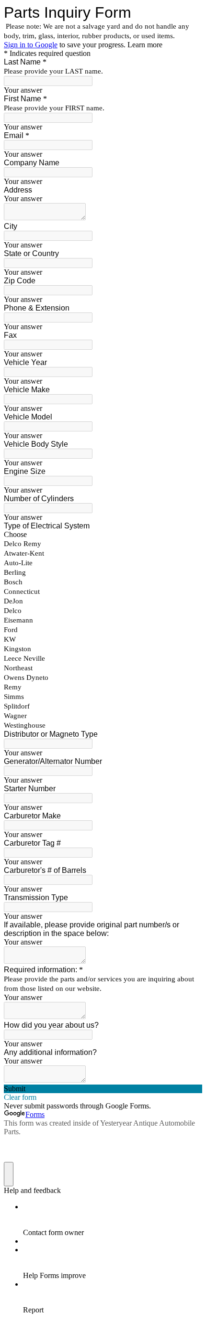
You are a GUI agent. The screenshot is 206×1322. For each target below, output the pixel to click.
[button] (103, 1089)
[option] (103, 534)
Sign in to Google (30, 45)
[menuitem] (112, 1220)
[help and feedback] (8, 1174)
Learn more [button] (144, 45)
